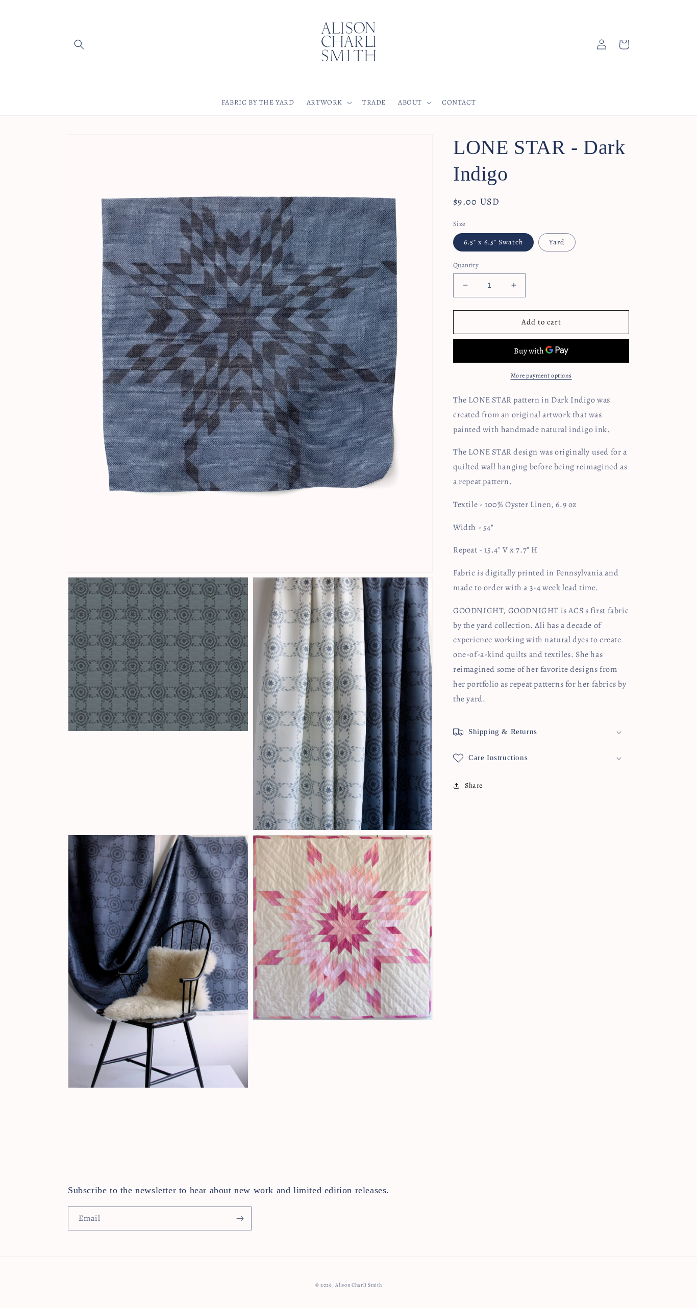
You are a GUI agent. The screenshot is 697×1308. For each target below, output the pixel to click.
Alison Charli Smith (358, 1284)
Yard (557, 242)
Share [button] (474, 785)
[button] (79, 44)
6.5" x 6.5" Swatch (493, 242)
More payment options (541, 375)
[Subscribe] (240, 1218)
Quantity (466, 265)
